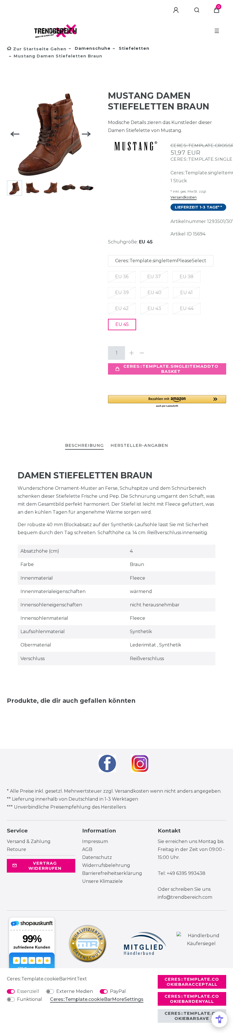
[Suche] (197, 10)
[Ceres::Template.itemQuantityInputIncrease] (132, 353)
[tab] (84, 445)
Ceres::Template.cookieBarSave (192, 1016)
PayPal (118, 991)
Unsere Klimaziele (102, 881)
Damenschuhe (92, 48)
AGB (87, 849)
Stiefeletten (133, 48)
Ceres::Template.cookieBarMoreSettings (96, 999)
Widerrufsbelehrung (106, 865)
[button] (167, 401)
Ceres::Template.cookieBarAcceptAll (192, 982)
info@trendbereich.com (185, 897)
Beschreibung (84, 445)
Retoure (16, 849)
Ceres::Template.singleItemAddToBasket (171, 369)
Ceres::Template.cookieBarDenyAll (192, 999)
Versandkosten (183, 197)
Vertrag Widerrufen (44, 866)
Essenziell (28, 991)
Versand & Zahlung (29, 841)
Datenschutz (97, 857)
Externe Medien (74, 991)
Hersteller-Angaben (139, 445)
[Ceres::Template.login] (176, 10)
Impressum (95, 841)
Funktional (29, 999)
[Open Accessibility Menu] (219, 1019)
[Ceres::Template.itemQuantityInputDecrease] (142, 353)
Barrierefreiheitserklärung (112, 873)
